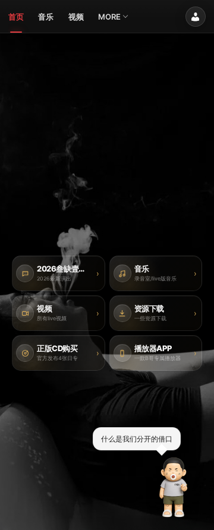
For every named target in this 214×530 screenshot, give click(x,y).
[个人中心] (195, 17)
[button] (173, 487)
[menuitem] (16, 17)
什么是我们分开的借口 (136, 438)
